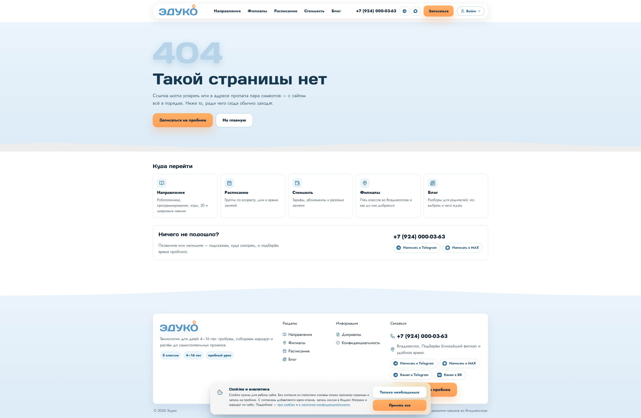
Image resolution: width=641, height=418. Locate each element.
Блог (336, 11)
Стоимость (314, 11)
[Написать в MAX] (415, 11)
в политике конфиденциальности (324, 404)
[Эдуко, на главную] (179, 11)
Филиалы (257, 11)
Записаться (438, 11)
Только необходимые (399, 392)
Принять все (400, 405)
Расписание (285, 11)
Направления (227, 11)
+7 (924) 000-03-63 (376, 11)
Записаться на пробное (182, 120)
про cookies (286, 404)
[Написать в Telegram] (404, 11)
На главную (234, 120)
